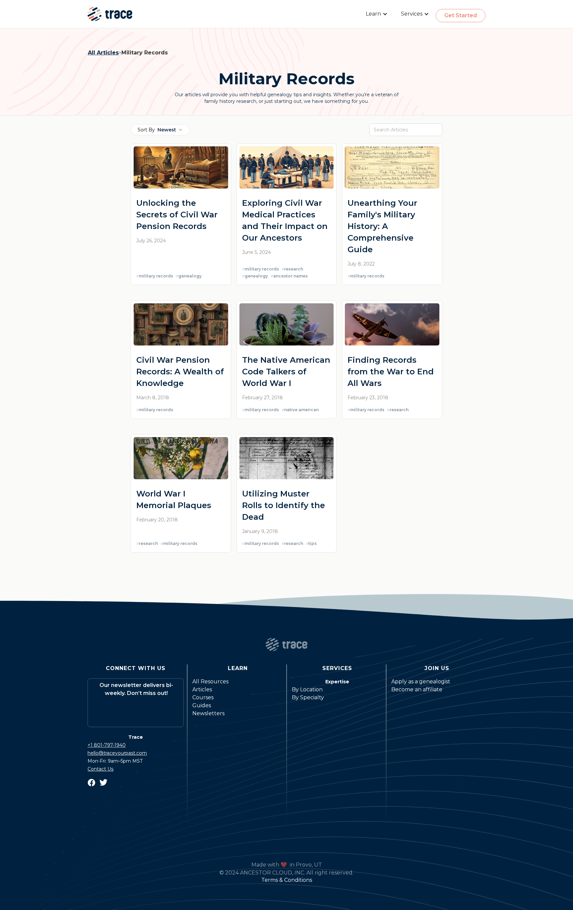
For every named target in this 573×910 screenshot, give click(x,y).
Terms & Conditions (286, 880)
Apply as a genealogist (420, 681)
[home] (110, 14)
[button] (376, 14)
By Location (307, 689)
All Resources (210, 681)
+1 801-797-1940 (107, 745)
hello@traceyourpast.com (117, 753)
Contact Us (100, 769)
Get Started (460, 15)
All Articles (103, 52)
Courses (203, 697)
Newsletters (208, 713)
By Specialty (308, 697)
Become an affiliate (416, 689)
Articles (202, 689)
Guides (201, 705)
